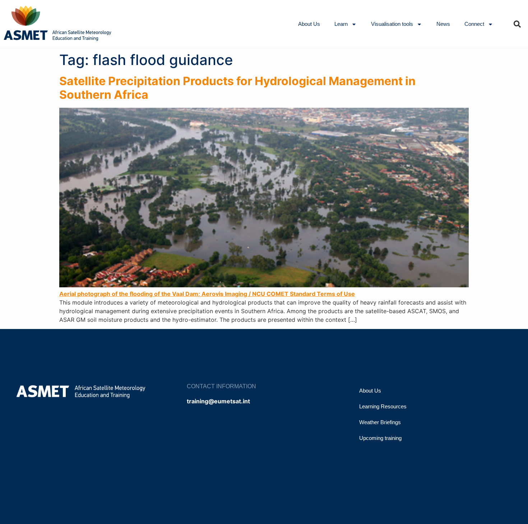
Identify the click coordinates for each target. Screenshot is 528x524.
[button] (517, 24)
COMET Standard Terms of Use (311, 293)
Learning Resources (383, 406)
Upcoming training (380, 438)
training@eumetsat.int (218, 401)
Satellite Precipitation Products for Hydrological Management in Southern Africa (237, 88)
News (443, 24)
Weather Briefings (380, 422)
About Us (309, 24)
